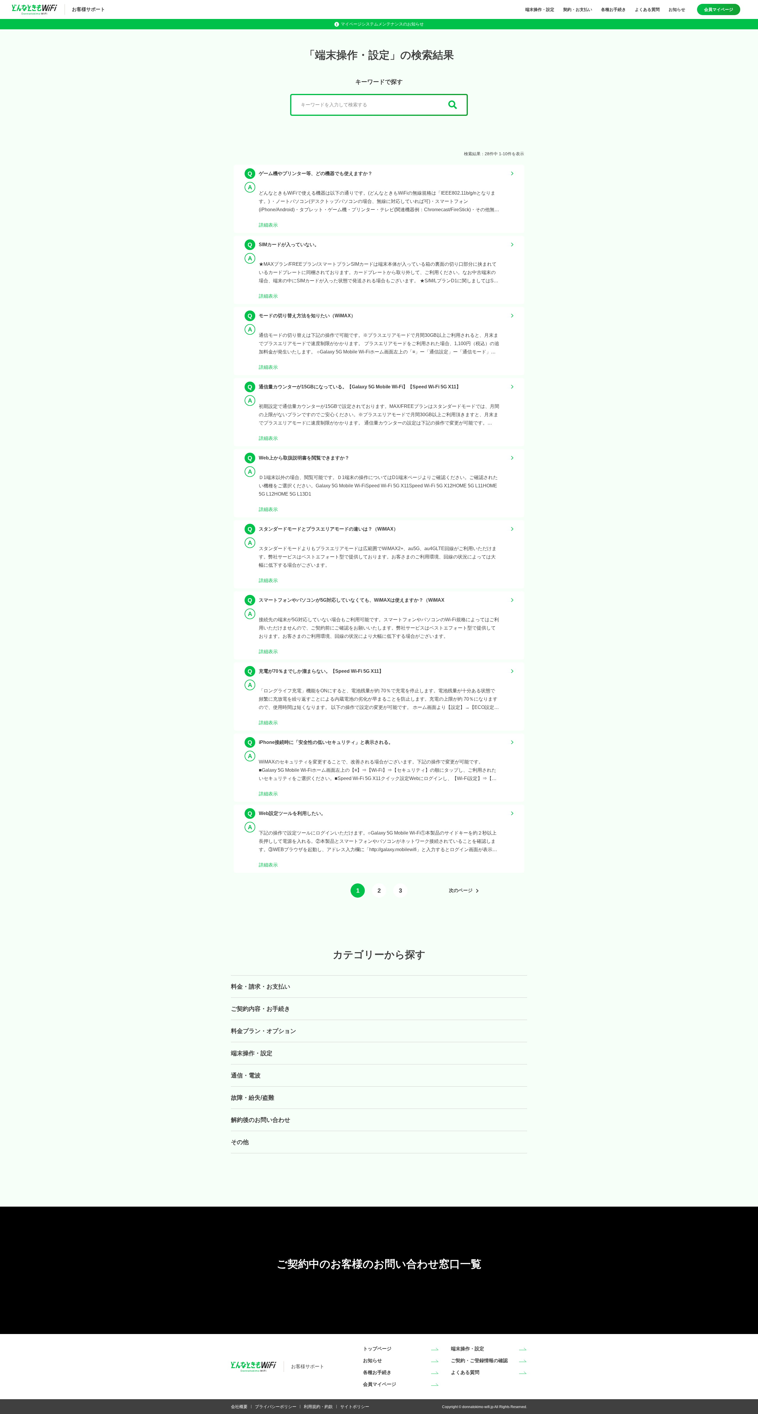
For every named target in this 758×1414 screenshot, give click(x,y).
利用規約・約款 (318, 1406)
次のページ (461, 890)
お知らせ (677, 9)
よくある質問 (647, 9)
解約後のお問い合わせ (260, 1120)
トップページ (377, 1348)
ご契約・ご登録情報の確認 (479, 1360)
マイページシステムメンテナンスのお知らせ (382, 24)
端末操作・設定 (539, 9)
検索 (452, 104)
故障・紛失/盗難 (252, 1097)
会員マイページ (718, 9)
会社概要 (239, 1406)
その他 (240, 1142)
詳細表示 (268, 225)
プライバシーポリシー (275, 1406)
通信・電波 (246, 1075)
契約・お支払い (577, 9)
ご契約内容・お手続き (260, 1008)
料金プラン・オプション (263, 1031)
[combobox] (379, 105)
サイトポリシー (354, 1406)
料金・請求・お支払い (260, 986)
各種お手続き (613, 9)
